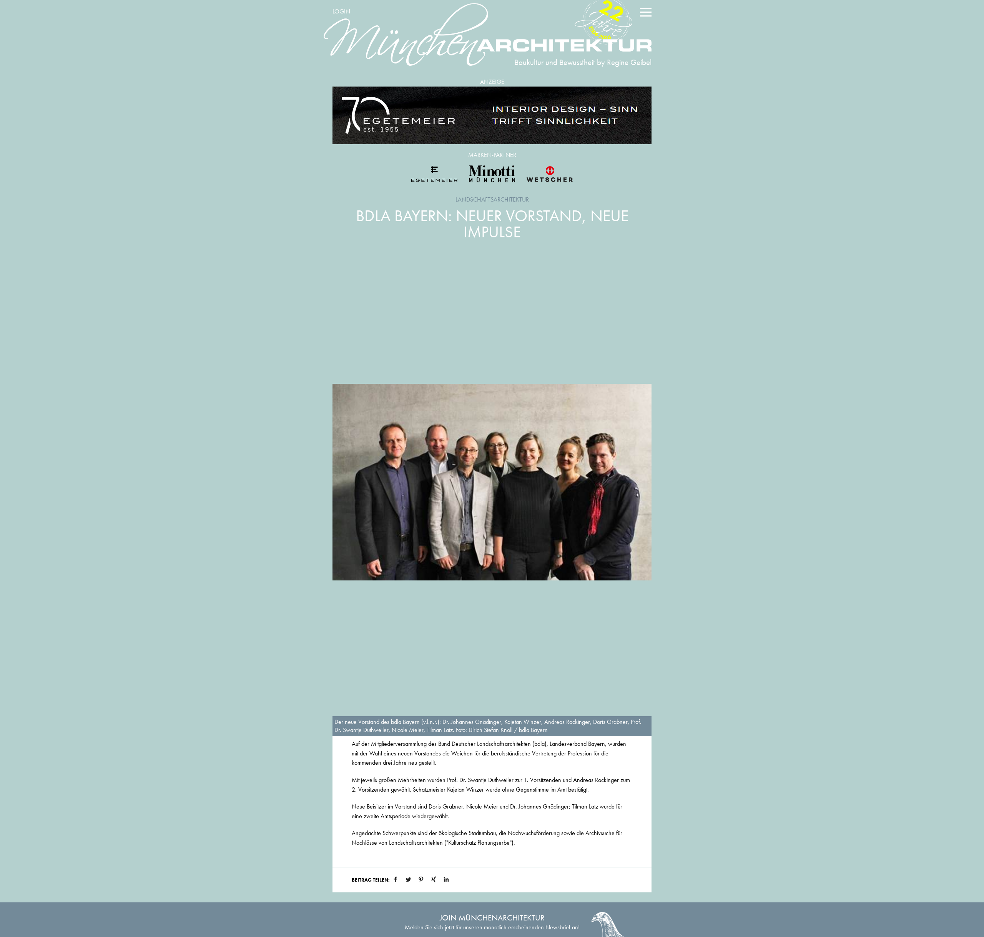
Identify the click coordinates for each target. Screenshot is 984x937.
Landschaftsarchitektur (492, 199)
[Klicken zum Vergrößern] (492, 482)
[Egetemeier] (492, 115)
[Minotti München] (492, 173)
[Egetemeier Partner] (434, 173)
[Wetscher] (550, 173)
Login (341, 11)
